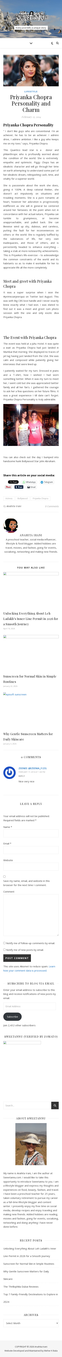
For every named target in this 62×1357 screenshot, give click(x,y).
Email (7, 843)
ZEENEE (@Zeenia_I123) (32, 768)
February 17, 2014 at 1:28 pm (32, 772)
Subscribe (12, 1016)
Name (7, 827)
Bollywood (23, 498)
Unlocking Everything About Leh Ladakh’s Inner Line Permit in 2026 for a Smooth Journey (30, 618)
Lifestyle (31, 91)
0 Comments (52, 506)
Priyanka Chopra (40, 498)
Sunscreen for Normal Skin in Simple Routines (28, 1263)
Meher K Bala (51, 1350)
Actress (8, 498)
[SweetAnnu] (31, 15)
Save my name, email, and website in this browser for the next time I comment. (26, 883)
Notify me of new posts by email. (25, 949)
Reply (22, 776)
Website (8, 860)
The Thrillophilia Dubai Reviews (21, 1286)
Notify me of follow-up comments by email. (30, 943)
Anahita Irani (14, 506)
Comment (8, 891)
